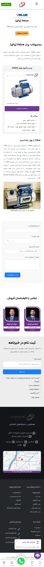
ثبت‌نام (22, 371)
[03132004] (19, 529)
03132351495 (10, 538)
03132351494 (10, 533)
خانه (40, 565)
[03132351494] (19, 534)
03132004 (12, 529)
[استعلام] (32, 562)
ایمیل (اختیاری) (34, 247)
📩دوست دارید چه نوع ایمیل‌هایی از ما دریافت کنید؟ (23, 378)
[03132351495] (19, 538)
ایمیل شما (37, 359)
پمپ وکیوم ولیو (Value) (22, 68)
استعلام (32, 565)
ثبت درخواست (12, 275)
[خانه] (40, 562)
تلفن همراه (35, 236)
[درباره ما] (12, 562)
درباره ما (12, 565)
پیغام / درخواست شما (32, 257)
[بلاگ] (4, 562)
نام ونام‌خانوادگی (34, 226)
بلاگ (4, 565)
